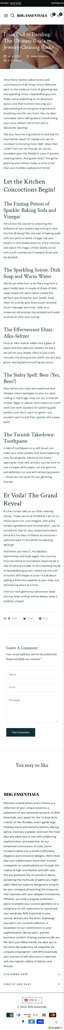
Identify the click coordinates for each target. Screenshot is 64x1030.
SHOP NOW (17, 3)
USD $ (33, 1000)
